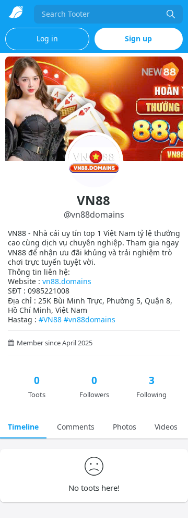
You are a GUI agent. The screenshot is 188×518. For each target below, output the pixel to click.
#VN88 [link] (50, 319)
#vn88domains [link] (89, 319)
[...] (170, 14)
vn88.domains (66, 281)
